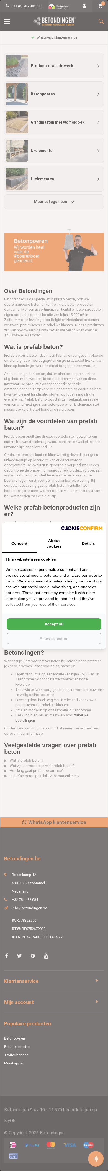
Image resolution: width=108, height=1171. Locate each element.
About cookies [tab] (54, 543)
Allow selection (54, 638)
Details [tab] (88, 543)
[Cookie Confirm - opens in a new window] (81, 528)
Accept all (54, 624)
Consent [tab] (19, 543)
